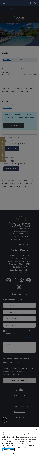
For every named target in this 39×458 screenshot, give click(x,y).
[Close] (36, 429)
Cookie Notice (8, 449)
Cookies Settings (19, 454)
